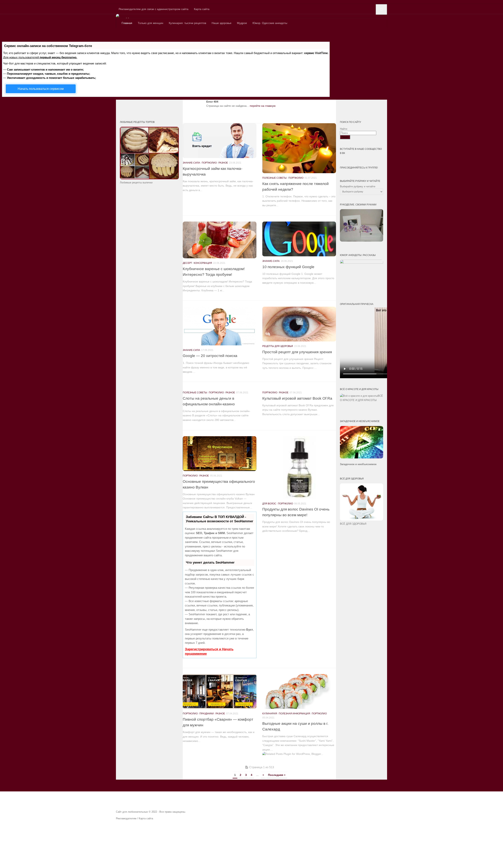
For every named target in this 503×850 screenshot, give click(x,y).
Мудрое (242, 23)
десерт (187, 263)
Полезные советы (274, 178)
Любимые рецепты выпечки (136, 182)
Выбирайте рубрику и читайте (357, 186)
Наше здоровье (221, 23)
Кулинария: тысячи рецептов (187, 23)
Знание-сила (191, 162)
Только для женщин (150, 23)
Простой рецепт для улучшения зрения (297, 352)
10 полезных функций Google (288, 267)
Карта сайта (201, 9)
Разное (223, 162)
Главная (127, 23)
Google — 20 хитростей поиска (210, 355)
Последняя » (276, 774)
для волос (269, 503)
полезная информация (294, 713)
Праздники (206, 713)
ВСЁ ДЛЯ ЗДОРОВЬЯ (353, 523)
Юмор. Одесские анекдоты (269, 23)
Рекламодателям (126, 818)
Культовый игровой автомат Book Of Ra (297, 398)
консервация (203, 263)
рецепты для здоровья (277, 346)
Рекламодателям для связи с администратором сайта (153, 9)
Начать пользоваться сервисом (41, 88)
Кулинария (269, 713)
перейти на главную (263, 105)
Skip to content (9, 2)
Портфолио (209, 162)
